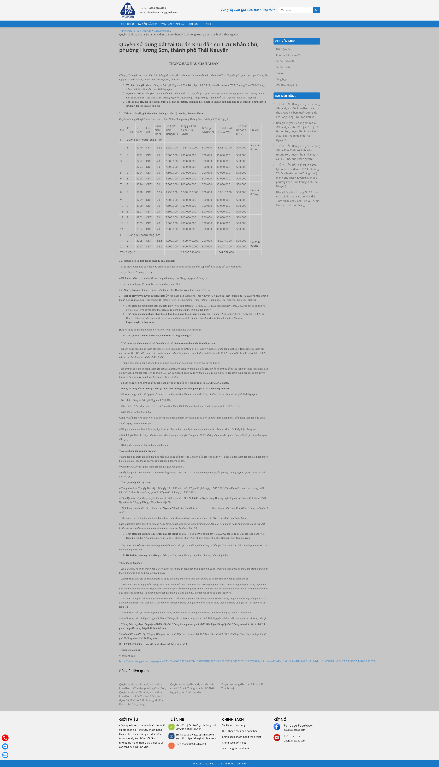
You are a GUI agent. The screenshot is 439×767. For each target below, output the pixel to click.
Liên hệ (207, 24)
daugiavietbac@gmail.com (162, 12)
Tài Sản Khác (283, 67)
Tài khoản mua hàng (234, 725)
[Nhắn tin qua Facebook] (5, 746)
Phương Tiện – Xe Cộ (288, 55)
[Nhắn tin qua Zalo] (5, 755)
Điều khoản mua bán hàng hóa (240, 731)
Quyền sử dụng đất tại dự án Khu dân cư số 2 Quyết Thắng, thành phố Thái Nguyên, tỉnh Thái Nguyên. (192, 688)
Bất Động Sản (284, 49)
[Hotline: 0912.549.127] (5, 737)
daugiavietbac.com (294, 729)
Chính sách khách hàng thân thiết (241, 736)
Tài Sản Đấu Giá (147, 24)
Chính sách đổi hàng (234, 742)
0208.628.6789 (157, 8)
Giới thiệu (127, 24)
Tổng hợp (281, 79)
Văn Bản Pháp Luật (173, 24)
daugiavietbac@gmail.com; (199, 734)
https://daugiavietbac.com (201, 738)
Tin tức (193, 24)
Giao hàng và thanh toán (236, 748)
